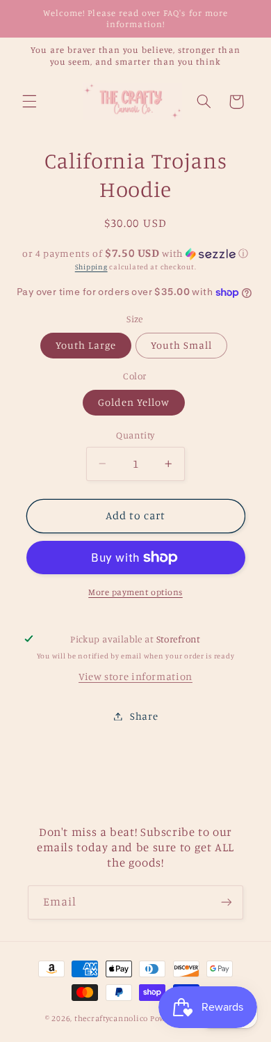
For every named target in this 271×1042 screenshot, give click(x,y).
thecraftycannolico (111, 1018)
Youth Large (86, 345)
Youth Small (182, 345)
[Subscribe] (227, 902)
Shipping (91, 266)
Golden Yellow (134, 402)
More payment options (135, 592)
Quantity (135, 435)
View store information (135, 676)
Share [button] (144, 716)
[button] (29, 102)
